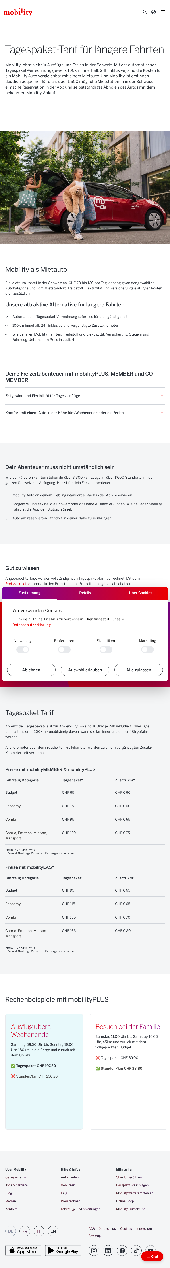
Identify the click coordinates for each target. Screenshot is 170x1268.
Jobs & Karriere (16, 1185)
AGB (92, 1228)
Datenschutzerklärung (31, 624)
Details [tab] (85, 592)
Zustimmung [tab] (29, 592)
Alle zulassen (138, 670)
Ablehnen (31, 670)
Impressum (143, 1228)
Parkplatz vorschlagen (132, 1185)
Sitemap (95, 1236)
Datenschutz (108, 1228)
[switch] (64, 649)
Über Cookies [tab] (140, 592)
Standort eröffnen (129, 1177)
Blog (8, 1193)
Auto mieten (70, 1177)
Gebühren (68, 1185)
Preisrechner (70, 1201)
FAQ (64, 1193)
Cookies (126, 1228)
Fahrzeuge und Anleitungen (80, 1209)
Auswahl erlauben (85, 670)
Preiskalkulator (17, 583)
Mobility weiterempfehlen (134, 1193)
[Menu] (162, 11)
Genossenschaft (17, 1177)
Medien (10, 1201)
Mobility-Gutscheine (130, 1209)
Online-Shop (125, 1201)
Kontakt (11, 1209)
